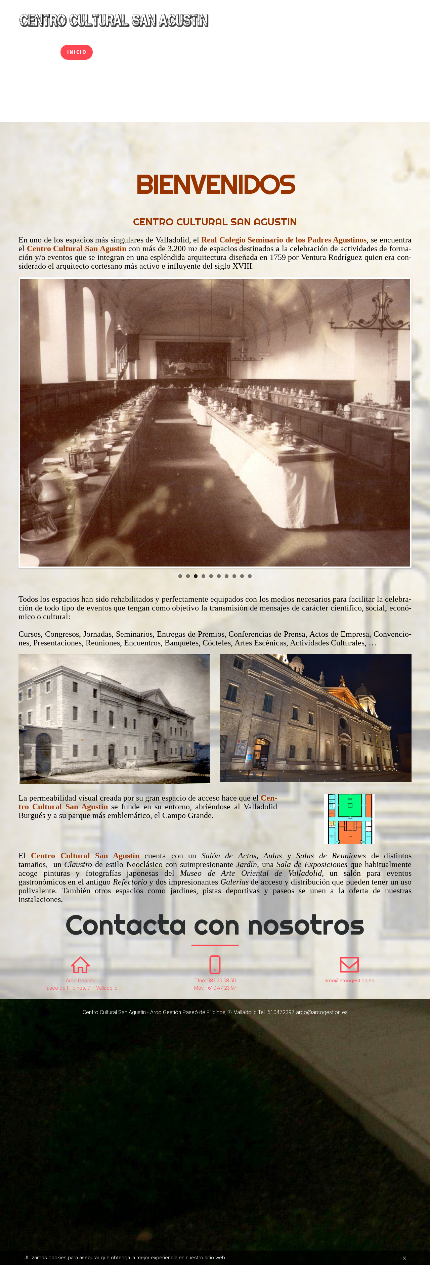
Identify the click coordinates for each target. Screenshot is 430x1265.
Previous (30, 429)
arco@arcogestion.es (349, 981)
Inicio (77, 52)
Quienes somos (128, 52)
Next (400, 429)
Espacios (189, 52)
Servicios (240, 52)
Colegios (292, 52)
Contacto (344, 52)
